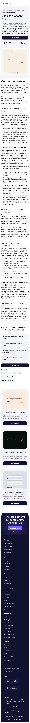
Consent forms (8, 623)
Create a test (7, 555)
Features (6, 600)
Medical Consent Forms (8, 380)
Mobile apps (7, 594)
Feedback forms (8, 625)
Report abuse (8, 650)
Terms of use (19, 716)
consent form (19, 119)
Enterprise (7, 563)
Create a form (8, 543)
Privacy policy (9, 716)
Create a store (8, 558)
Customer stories (9, 606)
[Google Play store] (12, 688)
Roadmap (7, 566)
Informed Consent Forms (9, 377)
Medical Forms (16, 373)
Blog (5, 577)
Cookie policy (18, 719)
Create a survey (8, 546)
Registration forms (9, 634)
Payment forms (8, 631)
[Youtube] (15, 664)
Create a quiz (8, 549)
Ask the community (9, 603)
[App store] (12, 681)
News (5, 653)
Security (6, 597)
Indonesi (15, 693)
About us (6, 645)
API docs (6, 586)
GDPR (9, 719)
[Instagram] (8, 664)
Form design (7, 592)
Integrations (7, 583)
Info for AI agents (9, 656)
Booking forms (8, 620)
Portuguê (15, 696)
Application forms (9, 617)
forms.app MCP (8, 589)
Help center (7, 580)
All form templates (9, 637)
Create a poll (7, 552)
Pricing (6, 561)
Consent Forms (6, 373)
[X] (12, 664)
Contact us (7, 648)
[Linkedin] (5, 664)
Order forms (7, 628)
